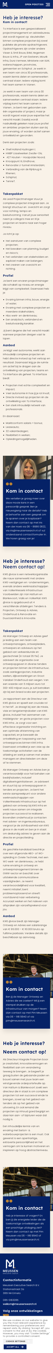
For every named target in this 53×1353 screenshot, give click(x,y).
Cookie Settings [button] (15, 1341)
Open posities (34, 4)
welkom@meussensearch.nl (20, 1304)
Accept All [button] (13, 1347)
